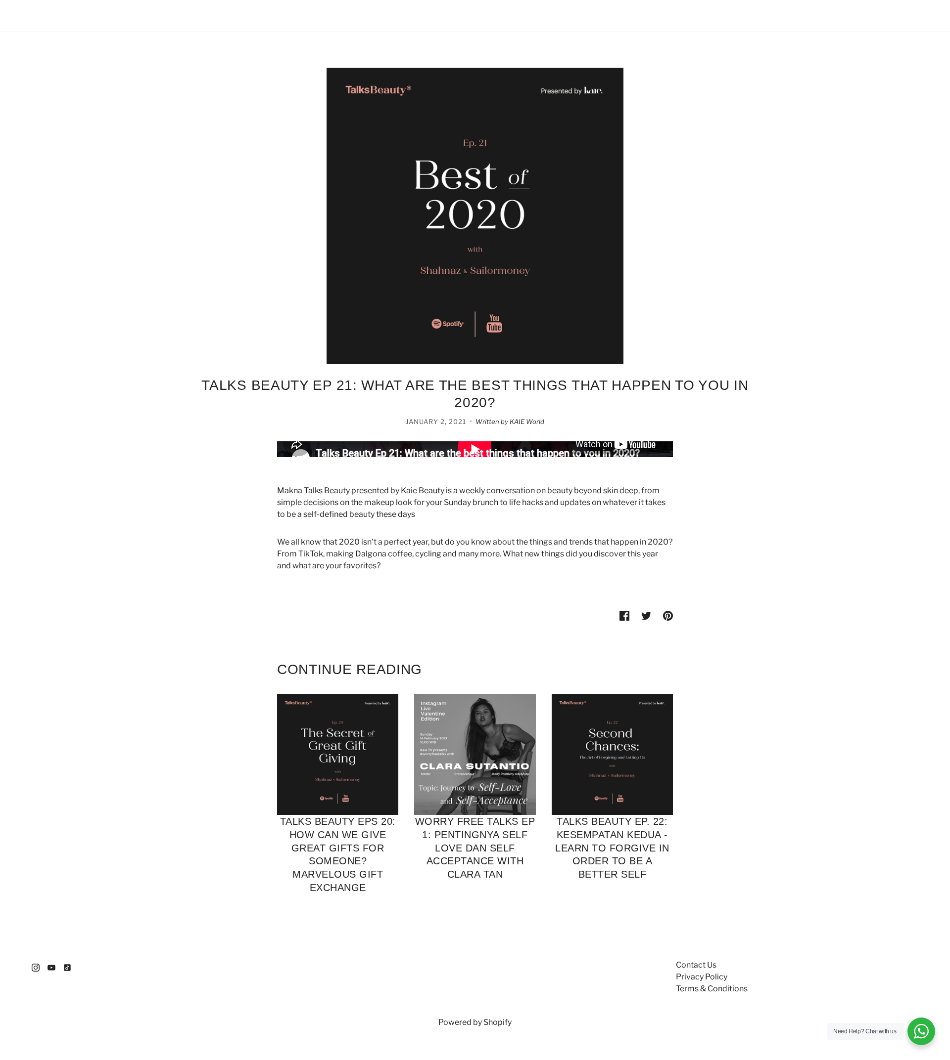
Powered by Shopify (475, 1022)
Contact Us (696, 965)
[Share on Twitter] (646, 615)
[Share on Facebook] (624, 615)
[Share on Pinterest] (668, 615)
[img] (36, 967)
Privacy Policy (701, 976)
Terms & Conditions (712, 988)
